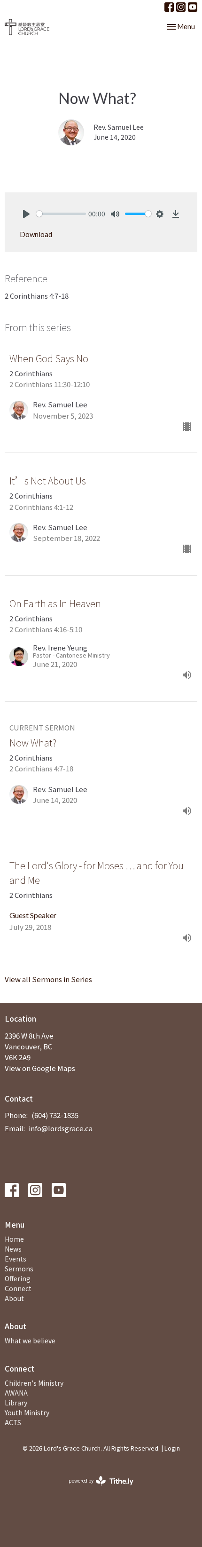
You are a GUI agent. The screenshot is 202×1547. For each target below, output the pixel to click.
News (13, 1248)
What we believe (30, 1340)
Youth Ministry (27, 1412)
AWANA (16, 1392)
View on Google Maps (40, 1068)
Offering (18, 1278)
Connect (18, 1288)
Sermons (19, 1268)
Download (36, 234)
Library (16, 1402)
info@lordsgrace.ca (61, 1128)
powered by (96, 1488)
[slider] (61, 213)
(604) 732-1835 (54, 1115)
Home (14, 1239)
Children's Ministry (34, 1383)
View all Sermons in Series (48, 979)
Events (15, 1258)
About (14, 1298)
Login (172, 1448)
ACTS (13, 1422)
